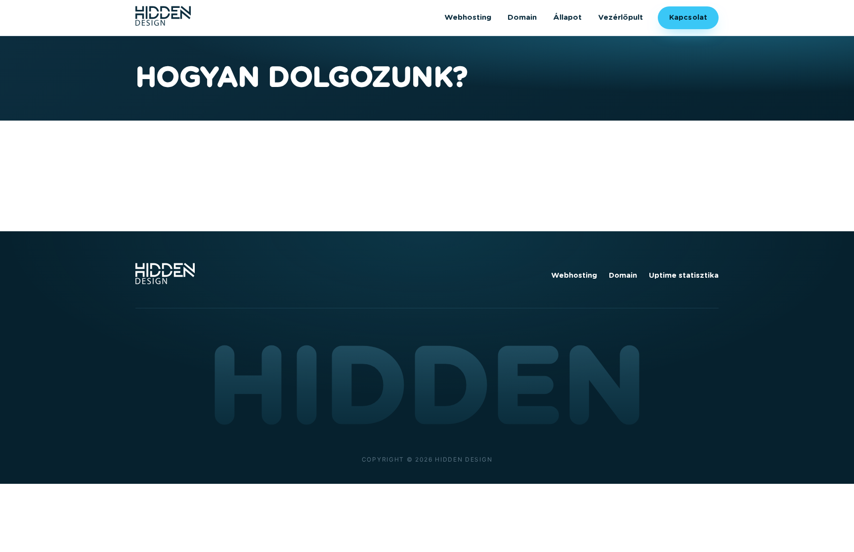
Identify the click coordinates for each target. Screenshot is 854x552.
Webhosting (467, 17)
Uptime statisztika (684, 275)
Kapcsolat (688, 17)
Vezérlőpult (620, 17)
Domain (522, 17)
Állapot (567, 17)
